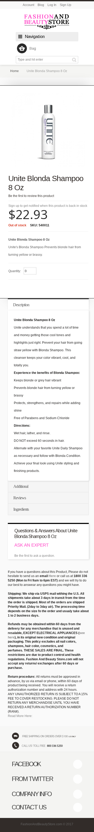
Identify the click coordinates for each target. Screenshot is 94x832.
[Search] (75, 59)
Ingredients (21, 509)
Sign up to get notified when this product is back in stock (47, 206)
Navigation (35, 36)
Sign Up (65, 5)
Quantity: (14, 271)
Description (21, 305)
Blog (41, 5)
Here (52, 576)
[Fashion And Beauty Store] (47, 21)
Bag (33, 48)
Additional (20, 486)
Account (28, 5)
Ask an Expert (31, 545)
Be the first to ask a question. (34, 556)
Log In (52, 5)
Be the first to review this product (31, 196)
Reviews (19, 498)
